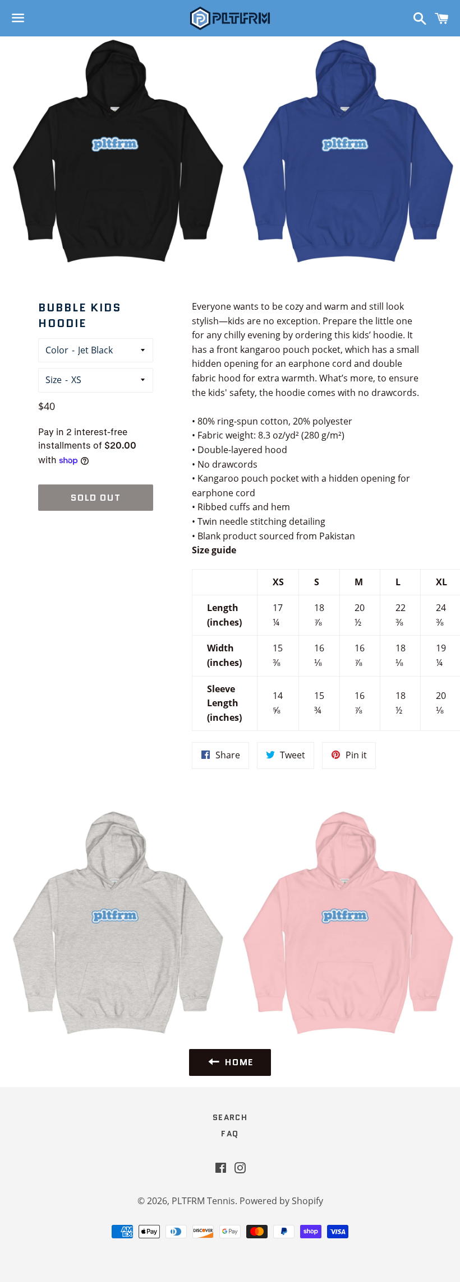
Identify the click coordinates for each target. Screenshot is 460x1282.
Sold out (96, 497)
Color (56, 350)
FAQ (229, 1133)
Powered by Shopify (281, 1201)
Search (230, 1117)
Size (53, 380)
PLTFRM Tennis (203, 1201)
